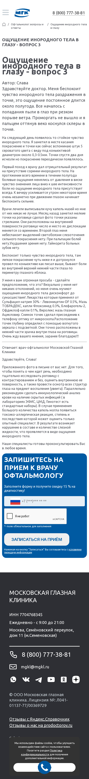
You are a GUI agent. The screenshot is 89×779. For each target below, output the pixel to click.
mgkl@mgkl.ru (35, 666)
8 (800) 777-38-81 (69, 12)
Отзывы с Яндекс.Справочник (39, 719)
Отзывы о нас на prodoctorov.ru (40, 725)
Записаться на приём (36, 539)
